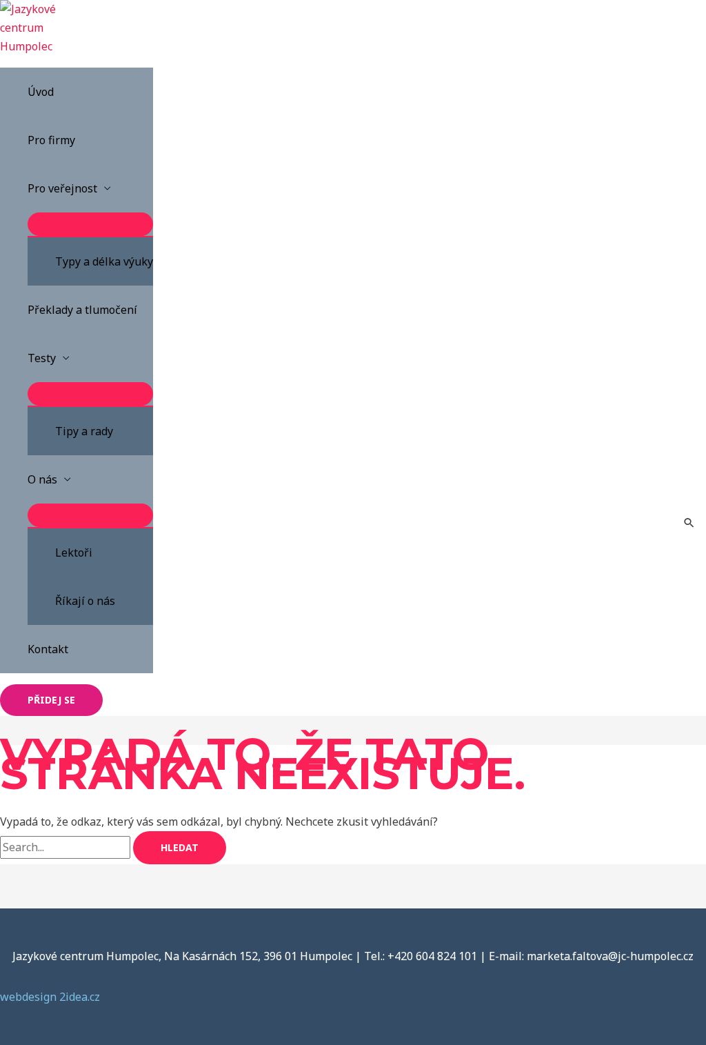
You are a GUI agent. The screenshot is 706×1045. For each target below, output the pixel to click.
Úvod (41, 91)
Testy (42, 358)
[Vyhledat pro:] (66, 847)
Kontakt (48, 649)
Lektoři (73, 552)
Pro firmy (51, 140)
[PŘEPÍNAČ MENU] (90, 224)
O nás (42, 479)
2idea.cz (79, 996)
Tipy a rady (84, 431)
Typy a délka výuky (104, 261)
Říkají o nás (85, 600)
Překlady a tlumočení (82, 309)
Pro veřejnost (62, 188)
